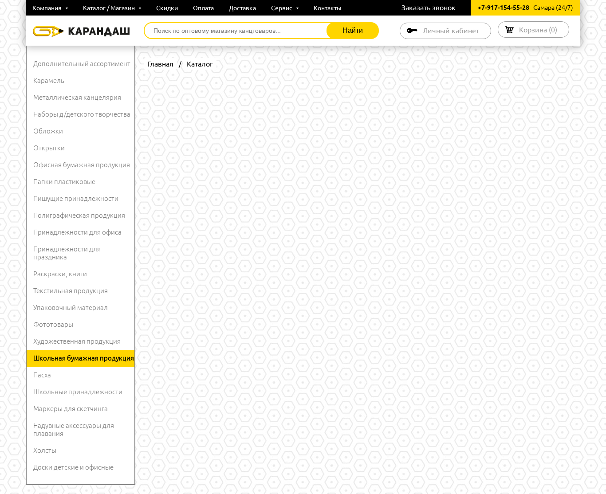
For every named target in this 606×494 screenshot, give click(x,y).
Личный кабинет (451, 31)
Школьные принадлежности (77, 392)
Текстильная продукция (70, 290)
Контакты (328, 8)
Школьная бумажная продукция (83, 358)
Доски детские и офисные (73, 467)
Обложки (48, 131)
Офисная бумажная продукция (81, 165)
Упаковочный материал (70, 307)
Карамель (48, 80)
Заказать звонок (428, 8)
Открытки (49, 148)
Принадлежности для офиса (77, 232)
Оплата (203, 8)
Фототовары (53, 324)
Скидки (167, 8)
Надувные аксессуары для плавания (73, 429)
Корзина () (538, 30)
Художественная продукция (77, 341)
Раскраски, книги (60, 274)
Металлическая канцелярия (77, 97)
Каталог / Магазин (109, 8)
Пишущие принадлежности (75, 198)
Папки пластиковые (64, 181)
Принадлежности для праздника (67, 253)
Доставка (242, 8)
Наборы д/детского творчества (81, 114)
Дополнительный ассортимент (81, 63)
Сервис (282, 8)
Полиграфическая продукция (79, 215)
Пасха (42, 375)
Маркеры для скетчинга (70, 408)
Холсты (44, 450)
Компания (47, 8)
